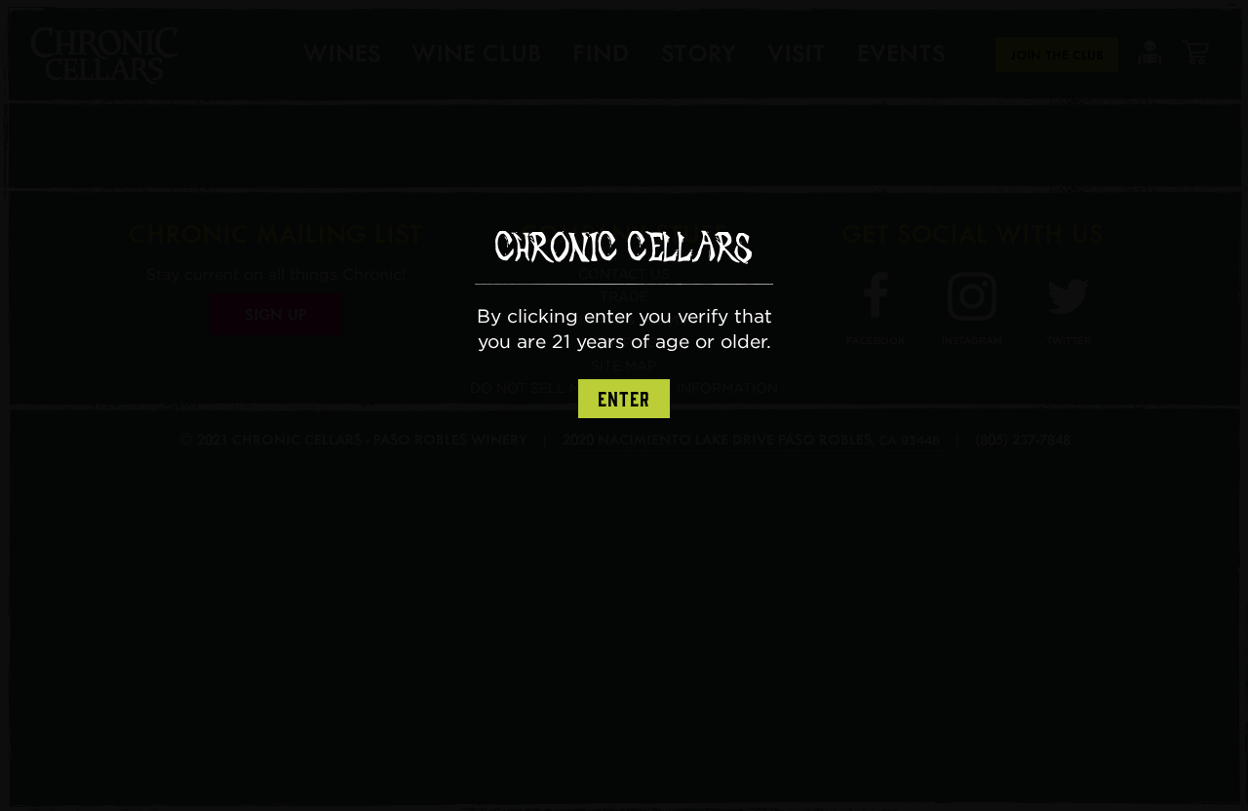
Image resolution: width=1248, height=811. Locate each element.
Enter (624, 399)
